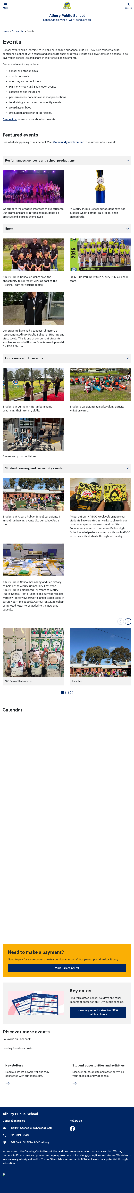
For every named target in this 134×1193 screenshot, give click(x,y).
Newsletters (14, 1065)
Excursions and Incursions (67, 358)
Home (6, 31)
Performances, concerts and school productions (67, 160)
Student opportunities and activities (98, 1065)
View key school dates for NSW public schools (98, 1012)
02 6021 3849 (19, 1135)
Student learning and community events (67, 468)
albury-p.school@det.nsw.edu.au (31, 1127)
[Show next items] (128, 621)
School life (18, 31)
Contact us (10, 119)
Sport (67, 228)
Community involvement (68, 142)
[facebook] (72, 1130)
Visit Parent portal (67, 968)
